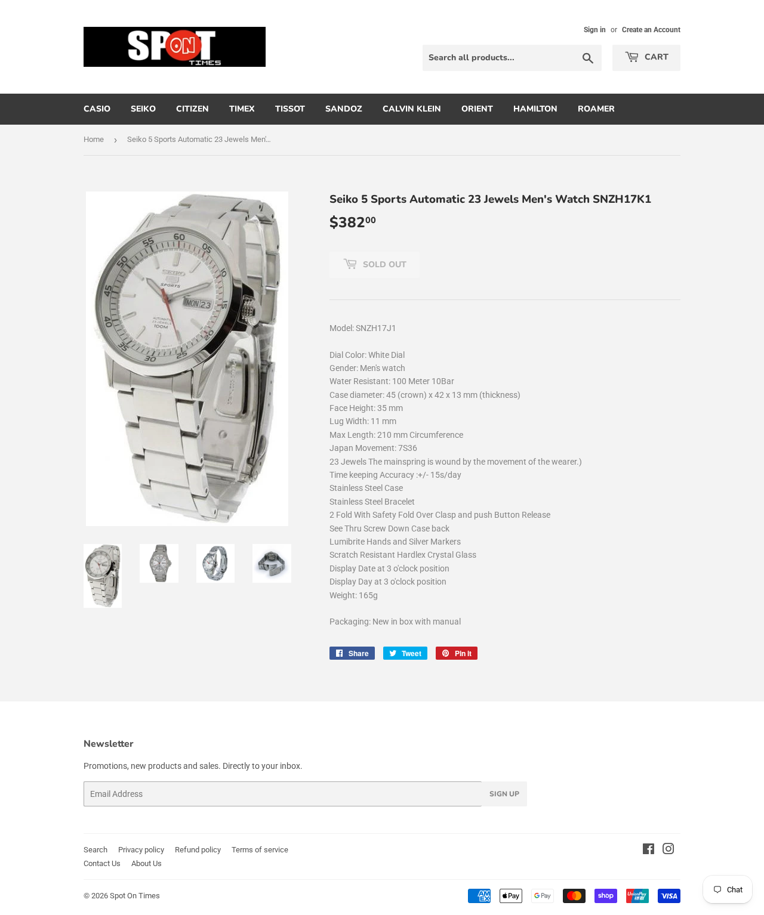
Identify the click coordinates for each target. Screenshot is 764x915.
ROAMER (596, 109)
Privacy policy (141, 849)
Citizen (192, 109)
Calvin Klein (412, 109)
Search (95, 849)
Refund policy (198, 849)
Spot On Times (135, 895)
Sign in (595, 30)
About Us (146, 863)
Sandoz (343, 109)
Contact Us (102, 863)
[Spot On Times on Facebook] (648, 850)
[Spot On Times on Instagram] (668, 850)
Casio (97, 109)
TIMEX (242, 109)
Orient (477, 109)
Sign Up (504, 794)
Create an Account (651, 30)
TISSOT (290, 109)
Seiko (143, 109)
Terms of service (260, 849)
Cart (655, 57)
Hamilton (535, 109)
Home (94, 139)
